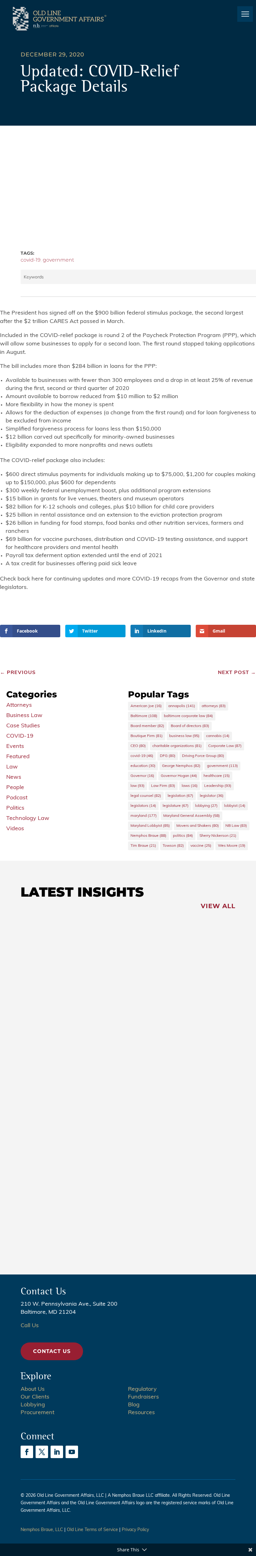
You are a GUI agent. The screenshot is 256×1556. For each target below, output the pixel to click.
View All (218, 906)
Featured (18, 757)
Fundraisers (143, 1397)
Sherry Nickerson (217, 836)
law (137, 786)
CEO (138, 746)
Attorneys (19, 705)
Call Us (30, 1326)
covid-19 (31, 260)
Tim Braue (143, 846)
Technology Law (27, 818)
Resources (141, 1413)
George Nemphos (181, 766)
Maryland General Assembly (191, 816)
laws (190, 786)
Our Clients (35, 1397)
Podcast (16, 798)
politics (183, 836)
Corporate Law (225, 746)
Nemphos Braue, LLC (42, 1530)
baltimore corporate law (188, 716)
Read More (48, 973)
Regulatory (142, 1389)
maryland (143, 816)
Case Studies (23, 726)
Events (15, 746)
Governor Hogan (179, 776)
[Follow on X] (42, 1452)
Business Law (24, 716)
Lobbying (33, 1405)
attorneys (214, 706)
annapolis (181, 706)
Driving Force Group (203, 756)
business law (184, 736)
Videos (15, 829)
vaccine (200, 846)
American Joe (146, 706)
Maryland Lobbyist (150, 826)
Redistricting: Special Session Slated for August (119, 936)
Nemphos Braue (148, 836)
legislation (180, 796)
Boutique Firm (146, 736)
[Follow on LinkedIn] (57, 1452)
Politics (15, 808)
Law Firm (163, 786)
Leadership (217, 786)
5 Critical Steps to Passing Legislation (101, 1201)
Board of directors (190, 726)
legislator (212, 796)
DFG (167, 756)
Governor (142, 776)
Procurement (37, 1413)
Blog (134, 1405)
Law (12, 767)
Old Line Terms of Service (92, 1530)
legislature (176, 806)
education (142, 766)
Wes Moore (231, 846)
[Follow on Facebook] (27, 1452)
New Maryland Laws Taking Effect (95, 1132)
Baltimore (143, 716)
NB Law (236, 826)
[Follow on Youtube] (72, 1452)
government (58, 260)
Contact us (52, 1351)
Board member (147, 726)
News (13, 777)
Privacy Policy (135, 1530)
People (15, 788)
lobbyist (234, 806)
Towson (173, 846)
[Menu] (245, 14)
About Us (33, 1389)
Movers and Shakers (197, 826)
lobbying (206, 806)
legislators (143, 806)
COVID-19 (19, 736)
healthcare (217, 776)
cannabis (217, 736)
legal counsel (145, 796)
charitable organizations (177, 746)
